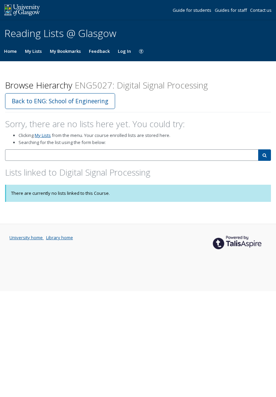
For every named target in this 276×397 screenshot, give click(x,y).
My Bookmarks (65, 51)
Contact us (261, 10)
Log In (124, 51)
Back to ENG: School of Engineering (60, 101)
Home (10, 51)
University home (26, 237)
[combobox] (131, 155)
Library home (59, 237)
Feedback (99, 51)
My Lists (33, 51)
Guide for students (192, 10)
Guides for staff (231, 10)
